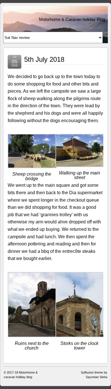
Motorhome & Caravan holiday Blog (72, 19)
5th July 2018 (44, 59)
